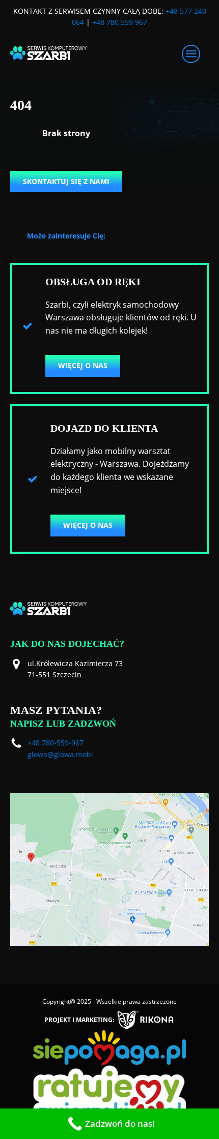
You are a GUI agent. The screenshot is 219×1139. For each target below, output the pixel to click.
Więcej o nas (82, 365)
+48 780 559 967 (119, 22)
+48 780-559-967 (56, 742)
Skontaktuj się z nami (66, 181)
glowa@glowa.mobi (60, 754)
